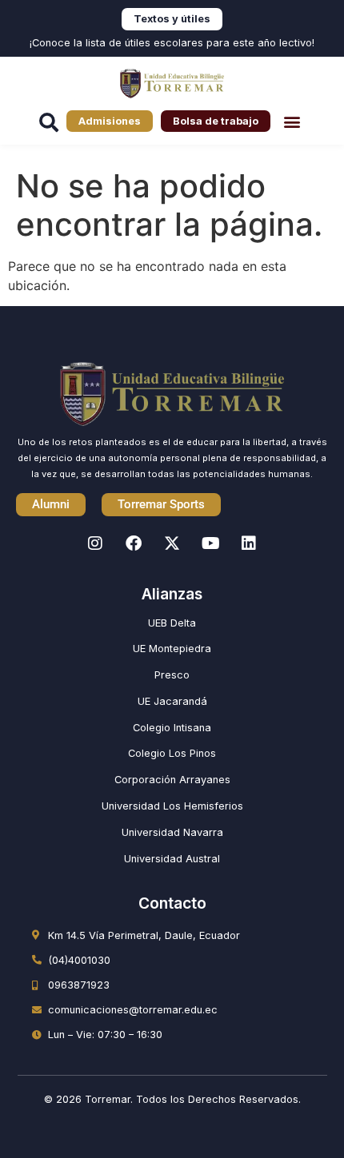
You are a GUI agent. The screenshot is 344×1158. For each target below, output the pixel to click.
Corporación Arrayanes (172, 780)
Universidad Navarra (172, 832)
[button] (291, 121)
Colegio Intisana (172, 728)
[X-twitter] (172, 543)
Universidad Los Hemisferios (172, 806)
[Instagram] (95, 543)
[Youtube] (210, 543)
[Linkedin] (249, 543)
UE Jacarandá (172, 701)
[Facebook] (133, 543)
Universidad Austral (172, 859)
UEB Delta (172, 623)
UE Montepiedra (172, 649)
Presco (172, 675)
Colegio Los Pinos (172, 753)
